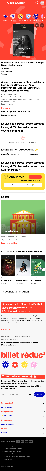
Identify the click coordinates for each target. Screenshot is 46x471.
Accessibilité (8, 459)
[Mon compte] (42, 3)
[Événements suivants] (44, 269)
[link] (5, 17)
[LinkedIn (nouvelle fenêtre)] (34, 365)
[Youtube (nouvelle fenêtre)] (15, 365)
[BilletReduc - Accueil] (16, 3)
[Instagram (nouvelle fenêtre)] (24, 365)
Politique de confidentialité (13, 449)
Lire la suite (5, 108)
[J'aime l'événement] (42, 25)
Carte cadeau (6, 420)
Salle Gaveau (6, 71)
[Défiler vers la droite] (44, 17)
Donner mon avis (35, 177)
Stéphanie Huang (17, 154)
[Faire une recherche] (36, 3)
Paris (34, 321)
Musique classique (8, 340)
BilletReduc (5, 337)
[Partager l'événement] (37, 25)
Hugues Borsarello (32, 154)
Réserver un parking (9, 243)
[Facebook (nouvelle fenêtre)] (5, 365)
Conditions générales (11, 446)
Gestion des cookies (11, 462)
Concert (24, 337)
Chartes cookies (9, 454)
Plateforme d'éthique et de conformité (17, 457)
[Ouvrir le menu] (3, 3)
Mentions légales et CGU (12, 451)
